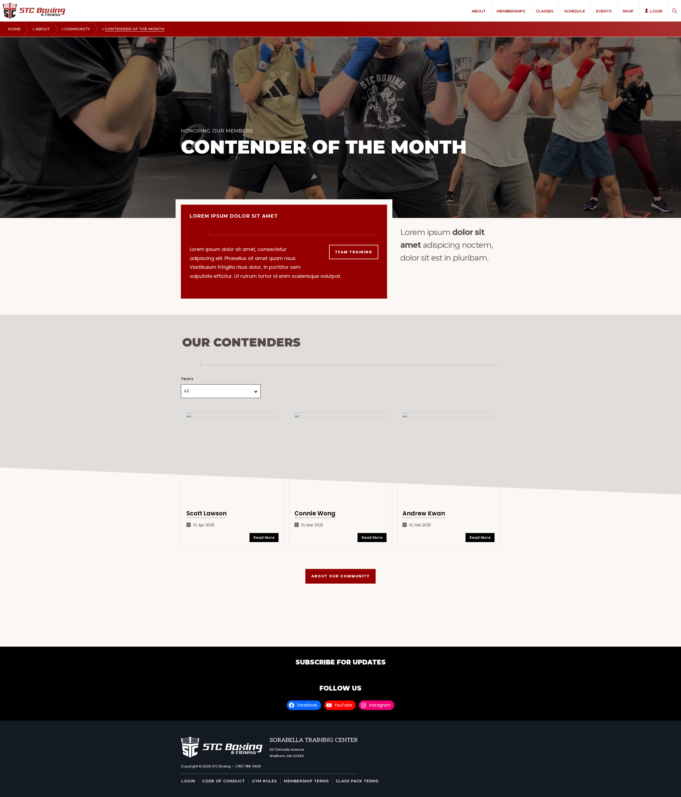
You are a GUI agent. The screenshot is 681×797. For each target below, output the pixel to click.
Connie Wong (314, 513)
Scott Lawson (206, 513)
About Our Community (340, 576)
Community (77, 29)
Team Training (353, 252)
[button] (674, 10)
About (42, 29)
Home (14, 29)
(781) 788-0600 (248, 766)
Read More (264, 537)
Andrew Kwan (423, 513)
